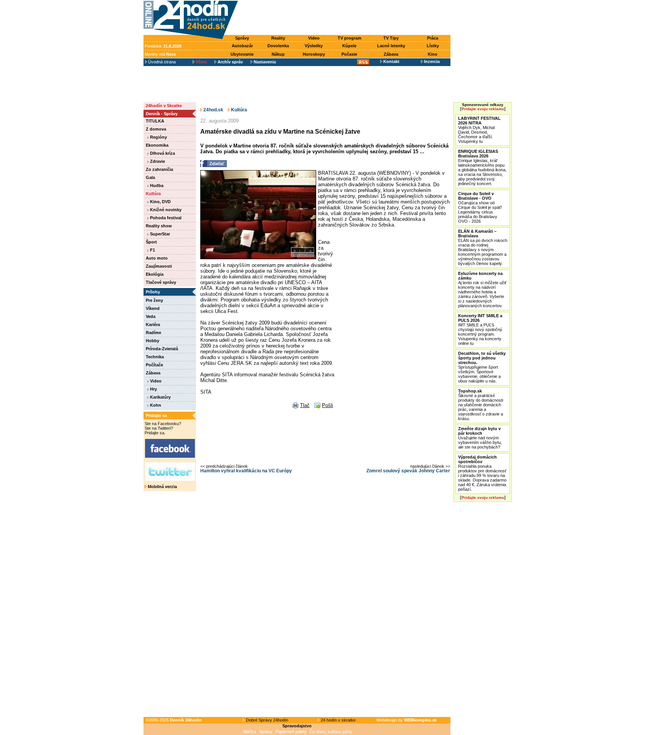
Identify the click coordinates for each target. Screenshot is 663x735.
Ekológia (154, 274)
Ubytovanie (242, 54)
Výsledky (314, 45)
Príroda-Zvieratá (162, 348)
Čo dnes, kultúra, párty (331, 731)
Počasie (349, 54)
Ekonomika (157, 145)
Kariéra (153, 324)
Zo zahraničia (159, 169)
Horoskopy (314, 54)
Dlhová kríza (162, 153)
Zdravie (157, 161)
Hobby (152, 340)
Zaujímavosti (159, 266)
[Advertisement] (346, 18)
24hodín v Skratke (164, 105)
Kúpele (349, 45)
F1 (152, 250)
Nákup (278, 54)
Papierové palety (291, 731)
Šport (151, 242)
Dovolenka (278, 45)
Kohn (155, 405)
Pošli (327, 405)
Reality (278, 38)
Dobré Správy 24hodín (266, 720)
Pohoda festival (165, 217)
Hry (153, 389)
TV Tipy (391, 38)
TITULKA (155, 121)
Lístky (433, 45)
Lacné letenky (391, 45)
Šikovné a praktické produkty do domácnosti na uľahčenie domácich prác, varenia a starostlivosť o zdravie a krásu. (480, 405)
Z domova (156, 129)
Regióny (158, 137)
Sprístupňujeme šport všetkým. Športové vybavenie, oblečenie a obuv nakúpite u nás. (482, 367)
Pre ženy (154, 300)
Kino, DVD (160, 201)
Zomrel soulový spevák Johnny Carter (408, 470)
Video (314, 38)
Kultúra (153, 193)
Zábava (391, 54)
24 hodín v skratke (338, 720)
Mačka (249, 731)
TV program (349, 38)
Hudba (156, 185)
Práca (432, 38)
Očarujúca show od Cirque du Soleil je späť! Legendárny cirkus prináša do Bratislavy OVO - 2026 (480, 207)
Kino (432, 54)
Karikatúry (160, 397)
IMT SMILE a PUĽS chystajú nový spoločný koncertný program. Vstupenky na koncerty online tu (480, 329)
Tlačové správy (161, 282)
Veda (150, 316)
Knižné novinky (165, 209)
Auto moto (157, 258)
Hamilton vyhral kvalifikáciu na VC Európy (246, 470)
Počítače (154, 365)
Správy (242, 38)
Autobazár (242, 45)
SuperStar (159, 234)
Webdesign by (406, 720)
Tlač (305, 405)
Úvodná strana (161, 62)
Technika (155, 356)
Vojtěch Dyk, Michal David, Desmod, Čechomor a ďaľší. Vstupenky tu (479, 130)
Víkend (153, 308)
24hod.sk (212, 110)
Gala (150, 177)
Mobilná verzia (162, 486)
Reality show (159, 225)
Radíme (153, 332)
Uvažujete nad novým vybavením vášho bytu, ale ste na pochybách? (480, 437)
